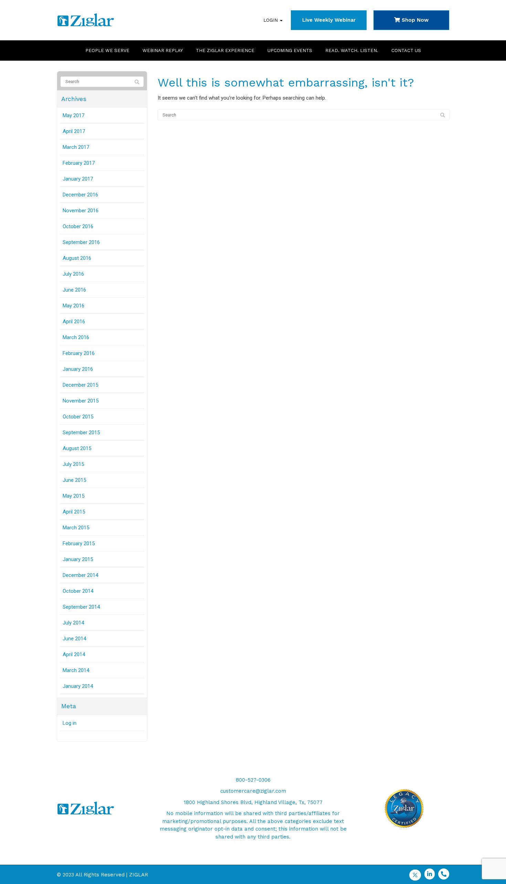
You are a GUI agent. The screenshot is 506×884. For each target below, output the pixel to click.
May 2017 (73, 115)
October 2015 (78, 417)
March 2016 (76, 337)
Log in (69, 723)
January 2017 (78, 179)
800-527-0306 (253, 780)
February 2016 (79, 353)
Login (271, 20)
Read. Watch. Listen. (351, 50)
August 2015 (77, 448)
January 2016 (78, 369)
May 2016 (73, 306)
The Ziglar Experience (225, 50)
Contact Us (406, 50)
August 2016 (77, 258)
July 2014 (73, 623)
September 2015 (81, 432)
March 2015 (76, 528)
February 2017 (79, 163)
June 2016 (74, 290)
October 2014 (78, 591)
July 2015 (73, 464)
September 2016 (81, 242)
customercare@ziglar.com (253, 791)
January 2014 (78, 686)
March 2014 (76, 670)
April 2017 (74, 131)
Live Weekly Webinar (329, 20)
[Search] (442, 115)
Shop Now (414, 20)
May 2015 (73, 496)
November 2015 (80, 401)
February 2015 (79, 543)
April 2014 (74, 654)
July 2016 (73, 274)
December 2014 (80, 575)
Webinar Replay (163, 50)
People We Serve (107, 50)
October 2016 (78, 226)
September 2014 (81, 607)
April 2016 (74, 321)
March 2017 (76, 147)
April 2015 (74, 512)
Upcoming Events (289, 50)
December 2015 (80, 385)
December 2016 (80, 195)
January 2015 (78, 559)
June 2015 (74, 480)
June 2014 (74, 639)
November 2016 (80, 210)
